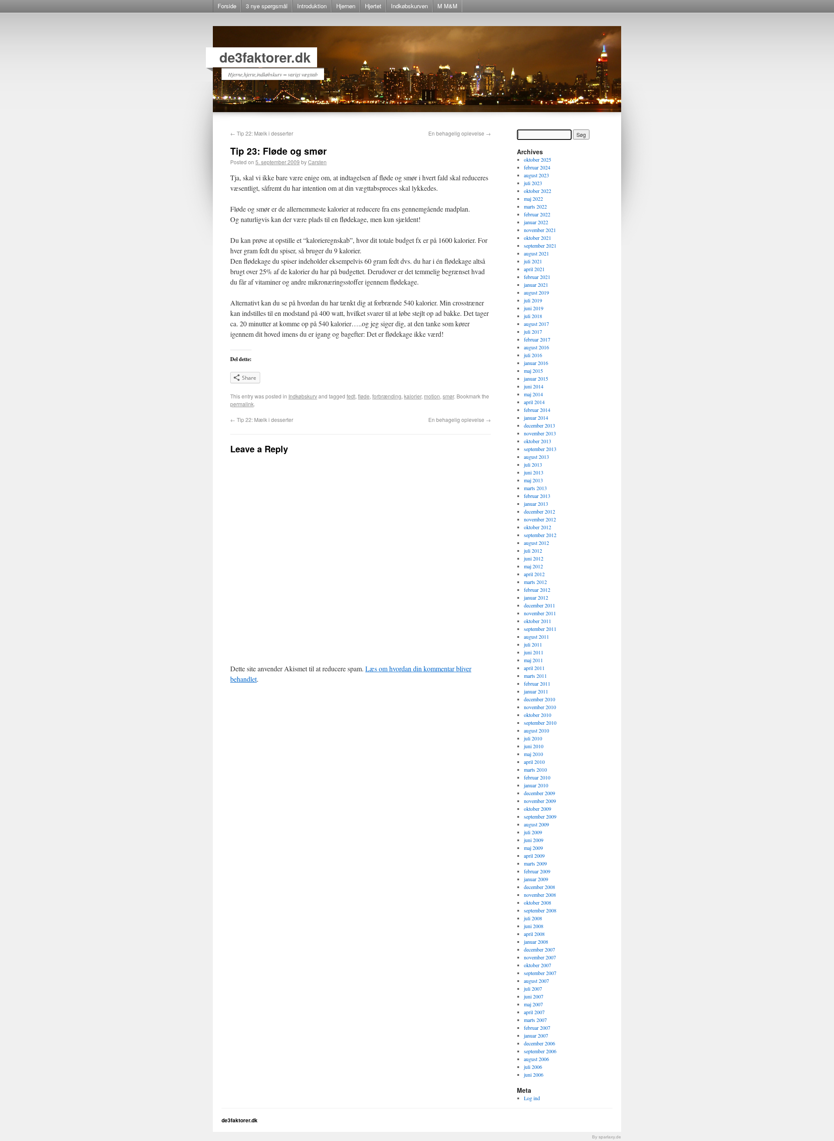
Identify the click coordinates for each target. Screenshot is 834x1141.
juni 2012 (533, 558)
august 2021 (536, 253)
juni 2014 (533, 386)
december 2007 (539, 949)
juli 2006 (533, 1066)
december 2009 (539, 792)
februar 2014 (537, 409)
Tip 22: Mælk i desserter (261, 133)
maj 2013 (533, 480)
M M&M (447, 6)
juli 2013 (533, 464)
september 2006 (540, 1051)
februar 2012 (537, 589)
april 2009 (534, 855)
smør (448, 396)
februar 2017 (537, 339)
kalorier (412, 396)
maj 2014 (533, 394)
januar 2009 (536, 879)
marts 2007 (535, 1019)
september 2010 (540, 722)
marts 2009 (535, 863)
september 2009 (540, 816)
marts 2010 (535, 769)
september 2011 (540, 628)
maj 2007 (533, 1004)
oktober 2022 (537, 190)
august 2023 (536, 175)
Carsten (317, 162)
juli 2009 (533, 832)
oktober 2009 (537, 808)
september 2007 (540, 972)
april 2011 (534, 667)
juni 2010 (533, 746)
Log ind (532, 1098)
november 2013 (540, 433)
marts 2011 (535, 675)
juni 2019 (533, 308)
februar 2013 (537, 495)
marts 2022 (535, 206)
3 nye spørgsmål (267, 6)
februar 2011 (537, 683)
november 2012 (540, 519)
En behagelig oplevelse (459, 133)
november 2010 (540, 706)
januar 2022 (536, 222)
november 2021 (540, 229)
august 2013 (536, 456)
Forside (227, 6)
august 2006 (536, 1058)
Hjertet (373, 6)
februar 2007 (537, 1027)
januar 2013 (536, 503)
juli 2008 (533, 918)
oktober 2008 (537, 902)
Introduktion (312, 6)
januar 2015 (536, 378)
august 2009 (536, 824)
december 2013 (539, 425)
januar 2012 (536, 597)
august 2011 (536, 636)
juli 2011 (533, 644)
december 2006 (539, 1043)
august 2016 (536, 347)
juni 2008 (533, 925)
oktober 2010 (537, 714)
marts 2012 (535, 581)
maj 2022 (533, 198)
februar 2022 (537, 214)
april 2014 (534, 401)
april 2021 (534, 268)
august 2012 (536, 542)
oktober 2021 (537, 237)
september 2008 (540, 910)
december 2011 (539, 605)
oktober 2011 (537, 620)
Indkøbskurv (302, 396)
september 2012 (540, 534)
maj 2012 (533, 566)
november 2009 (540, 800)
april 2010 (534, 761)
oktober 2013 (537, 441)
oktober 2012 (537, 527)
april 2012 (534, 573)
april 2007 (534, 1011)
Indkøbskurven (409, 6)
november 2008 (540, 894)
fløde (364, 396)
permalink (242, 404)
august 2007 (536, 980)
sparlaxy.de (610, 1136)
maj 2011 (533, 660)
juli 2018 (533, 315)
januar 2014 (536, 417)
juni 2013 (533, 472)
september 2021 (540, 245)
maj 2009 (533, 847)
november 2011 (540, 613)
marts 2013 (535, 487)
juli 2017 (533, 331)
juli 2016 (533, 355)
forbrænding (386, 396)
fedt (351, 396)
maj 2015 (533, 370)
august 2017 (536, 323)
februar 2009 (537, 871)
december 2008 (539, 886)
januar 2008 (536, 941)
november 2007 (540, 957)
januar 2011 (536, 691)
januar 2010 (536, 785)
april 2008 (534, 933)
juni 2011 (533, 652)
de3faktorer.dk (265, 57)
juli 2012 (533, 550)
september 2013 (540, 448)
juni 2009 (533, 839)
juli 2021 (533, 261)
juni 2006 (533, 1074)
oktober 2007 (537, 965)
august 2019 (536, 292)
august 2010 (536, 730)
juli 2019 (533, 300)
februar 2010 (537, 777)
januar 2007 (536, 1035)
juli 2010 (533, 738)
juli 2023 (533, 182)
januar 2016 (536, 362)
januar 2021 (536, 284)
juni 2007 (533, 996)
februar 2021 (537, 276)
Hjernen (345, 6)
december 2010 (539, 699)
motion (432, 396)
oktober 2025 (537, 159)
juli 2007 (533, 988)
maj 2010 (533, 753)
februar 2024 (537, 167)
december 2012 (539, 511)
